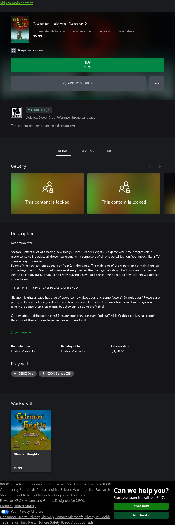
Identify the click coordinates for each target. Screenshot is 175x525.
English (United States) (18, 505)
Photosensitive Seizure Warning (61, 489)
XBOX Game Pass (59, 484)
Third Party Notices (34, 522)
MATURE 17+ (36, 110)
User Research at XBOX (106, 489)
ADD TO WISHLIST (81, 83)
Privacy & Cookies (98, 516)
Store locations (73, 494)
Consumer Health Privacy (20, 516)
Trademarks (9, 522)
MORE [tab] (111, 151)
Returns (29, 494)
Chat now (141, 506)
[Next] (159, 166)
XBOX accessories (87, 484)
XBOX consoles (11, 484)
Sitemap (47, 516)
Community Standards (18, 489)
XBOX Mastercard (28, 500)
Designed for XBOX (70, 500)
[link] (31, 441)
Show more (19, 332)
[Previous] (150, 166)
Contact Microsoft (69, 516)
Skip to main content (16, 2)
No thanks (141, 515)
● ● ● (157, 83)
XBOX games (34, 484)
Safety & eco (60, 522)
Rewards (7, 500)
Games (48, 500)
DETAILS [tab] (63, 151)
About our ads (82, 522)
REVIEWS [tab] (87, 151)
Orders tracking (48, 494)
